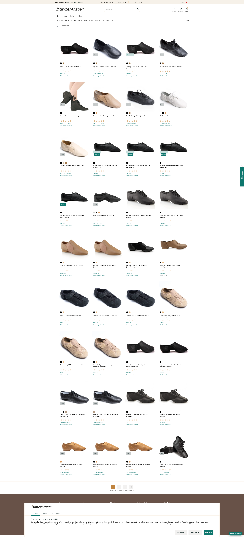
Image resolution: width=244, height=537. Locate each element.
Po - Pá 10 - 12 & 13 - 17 (137, 2)
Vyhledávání (65, 25)
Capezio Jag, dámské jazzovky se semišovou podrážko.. (170, 315)
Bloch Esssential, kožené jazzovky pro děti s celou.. (138, 166)
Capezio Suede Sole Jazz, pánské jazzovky (170, 415)
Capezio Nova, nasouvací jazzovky (71, 66)
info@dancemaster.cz (106, 2)
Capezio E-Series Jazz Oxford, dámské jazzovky (138, 216)
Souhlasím (208, 532)
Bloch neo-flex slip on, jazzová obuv (104, 116)
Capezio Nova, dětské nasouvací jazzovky (136, 67)
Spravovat (181, 532)
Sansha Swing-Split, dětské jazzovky (171, 66)
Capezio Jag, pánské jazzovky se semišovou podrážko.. (103, 365)
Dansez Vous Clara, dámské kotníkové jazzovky (171, 465)
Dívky (72, 16)
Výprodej (60, 20)
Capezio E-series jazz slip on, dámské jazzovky (71, 266)
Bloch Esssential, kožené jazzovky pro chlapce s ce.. (105, 166)
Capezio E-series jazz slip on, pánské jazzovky (104, 266)
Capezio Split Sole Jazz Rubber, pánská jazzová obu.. (105, 415)
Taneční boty (82, 20)
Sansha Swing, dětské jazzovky (136, 116)
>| (131, 487)
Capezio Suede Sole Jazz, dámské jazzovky (137, 415)
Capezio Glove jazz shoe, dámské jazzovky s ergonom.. (136, 266)
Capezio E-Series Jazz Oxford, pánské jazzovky (171, 216)
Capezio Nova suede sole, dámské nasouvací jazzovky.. (170, 365)
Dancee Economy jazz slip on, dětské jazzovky (71, 465)
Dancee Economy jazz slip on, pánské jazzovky (138, 465)
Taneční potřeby (70, 20)
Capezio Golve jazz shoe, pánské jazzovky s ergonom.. (170, 266)
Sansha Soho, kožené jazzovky (69, 116)
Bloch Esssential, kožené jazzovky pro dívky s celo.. (171, 166)
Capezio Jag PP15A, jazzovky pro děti (105, 315)
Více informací (55, 513)
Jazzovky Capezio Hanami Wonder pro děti (105, 67)
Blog (187, 20)
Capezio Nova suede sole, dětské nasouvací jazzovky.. (136, 365)
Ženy (58, 16)
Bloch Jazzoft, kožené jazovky (169, 116)
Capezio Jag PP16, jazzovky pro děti (71, 365)
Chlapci (79, 16)
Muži (65, 16)
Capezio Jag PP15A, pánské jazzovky (137, 315)
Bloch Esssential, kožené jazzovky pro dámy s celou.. (72, 216)
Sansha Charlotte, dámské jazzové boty (72, 165)
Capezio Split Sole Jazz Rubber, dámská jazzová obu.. (72, 415)
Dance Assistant (122, 2)
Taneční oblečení (94, 20)
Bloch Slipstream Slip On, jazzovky (103, 215)
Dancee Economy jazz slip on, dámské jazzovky (105, 465)
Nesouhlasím (195, 532)
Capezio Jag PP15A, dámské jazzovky (71, 315)
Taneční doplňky (108, 20)
